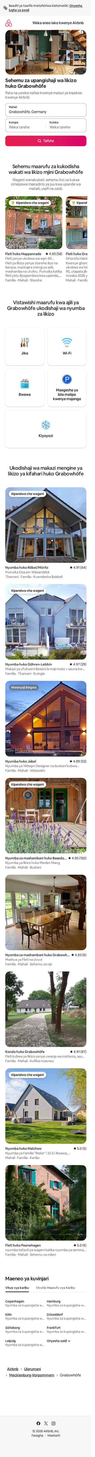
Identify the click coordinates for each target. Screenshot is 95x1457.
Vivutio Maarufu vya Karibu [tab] (55, 1288)
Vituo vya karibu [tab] (17, 1288)
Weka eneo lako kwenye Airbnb (58, 23)
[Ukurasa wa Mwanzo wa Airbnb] (8, 23)
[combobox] (46, 112)
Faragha (37, 1435)
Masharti (54, 1435)
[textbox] (25, 127)
